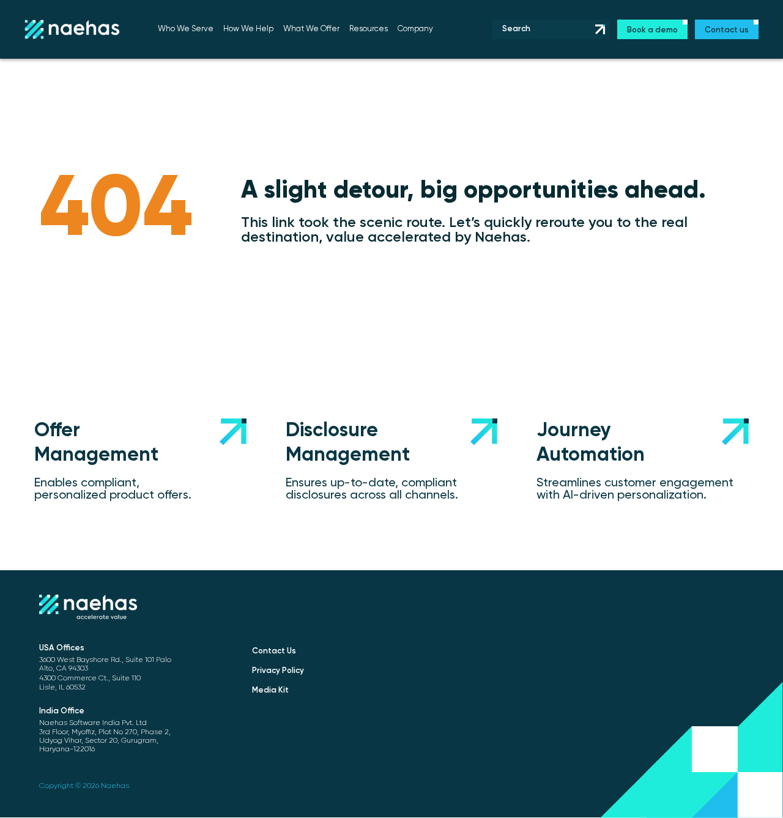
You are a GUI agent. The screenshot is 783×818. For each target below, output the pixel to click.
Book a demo (652, 30)
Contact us (727, 30)
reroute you (574, 222)
